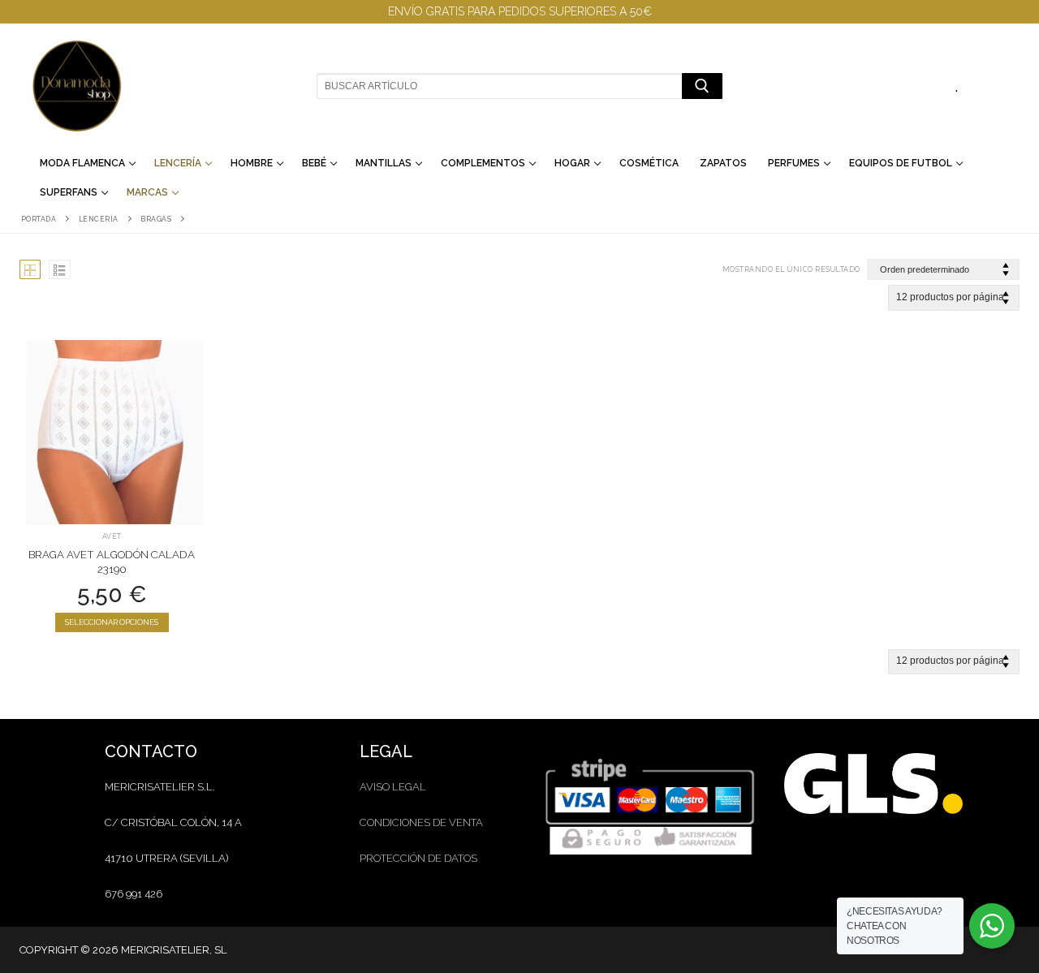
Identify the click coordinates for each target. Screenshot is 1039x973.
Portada (39, 219)
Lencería (99, 219)
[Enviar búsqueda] (702, 85)
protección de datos (418, 858)
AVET (112, 536)
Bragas (155, 219)
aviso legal (393, 787)
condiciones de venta (421, 822)
